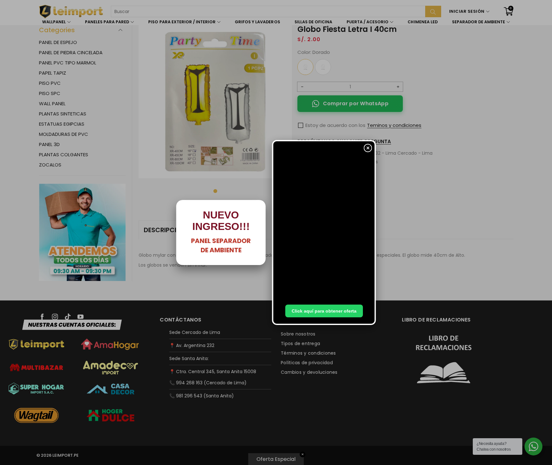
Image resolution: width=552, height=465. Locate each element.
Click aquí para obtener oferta (324, 311)
